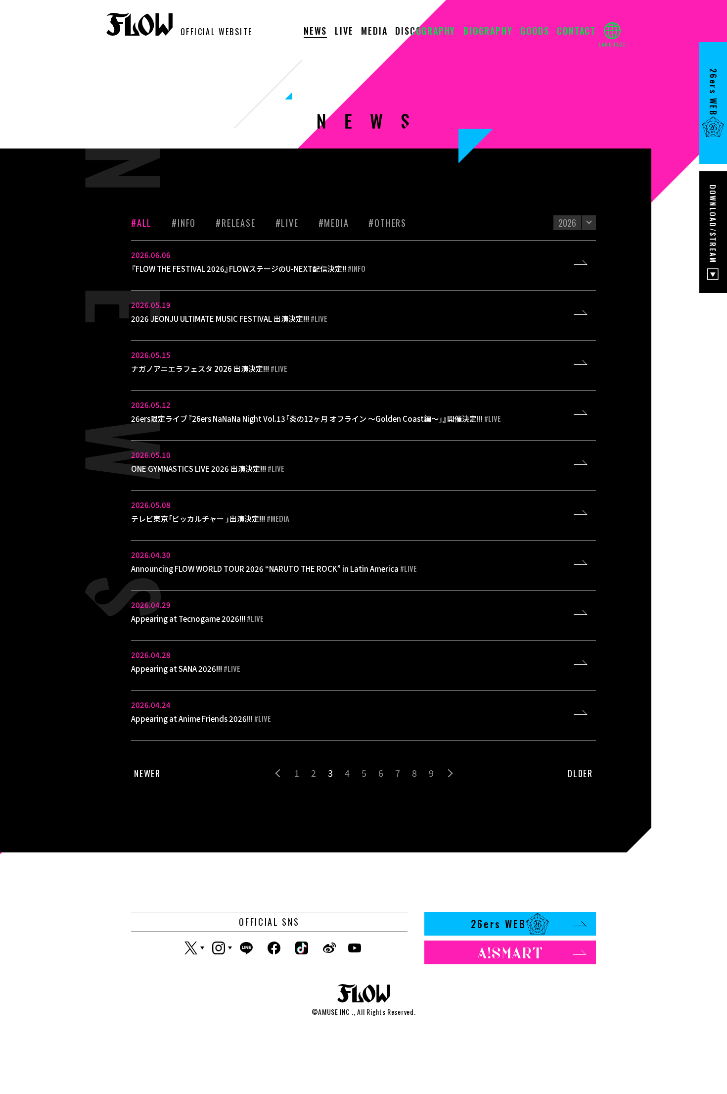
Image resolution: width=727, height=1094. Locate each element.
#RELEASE (235, 222)
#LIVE (287, 222)
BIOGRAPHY (487, 31)
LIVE (344, 31)
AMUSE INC (334, 1011)
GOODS (534, 31)
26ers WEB (498, 923)
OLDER (580, 773)
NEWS (315, 31)
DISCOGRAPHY (425, 31)
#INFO (184, 222)
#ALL (141, 222)
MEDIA (374, 31)
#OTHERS (387, 222)
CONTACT (576, 31)
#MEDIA (333, 222)
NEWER (147, 773)
